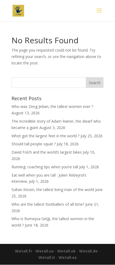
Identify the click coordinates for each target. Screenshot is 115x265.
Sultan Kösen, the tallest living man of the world (52, 189)
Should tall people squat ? (33, 143)
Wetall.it (47, 257)
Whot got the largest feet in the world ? (45, 135)
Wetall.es (68, 257)
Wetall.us (45, 251)
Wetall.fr (23, 251)
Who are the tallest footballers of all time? (47, 204)
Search (95, 82)
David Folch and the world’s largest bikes (46, 152)
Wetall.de (88, 251)
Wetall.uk (66, 251)
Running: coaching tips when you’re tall (44, 166)
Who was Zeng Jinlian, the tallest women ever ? (52, 106)
